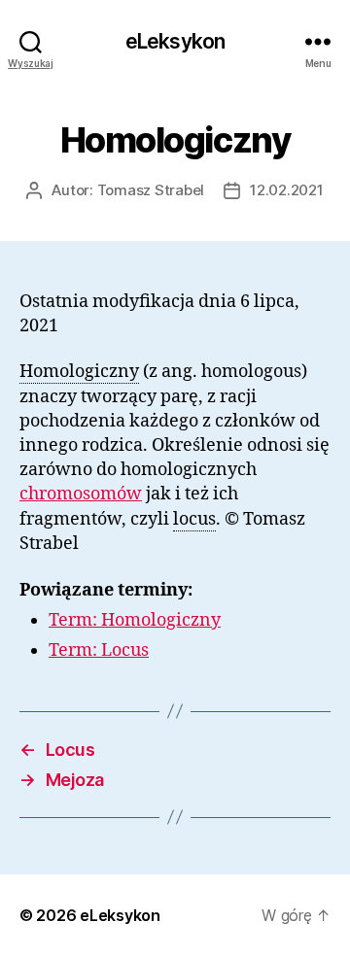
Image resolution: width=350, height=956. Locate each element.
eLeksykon (175, 41)
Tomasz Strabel (150, 190)
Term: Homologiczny (135, 620)
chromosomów (80, 494)
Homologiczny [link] (79, 371)
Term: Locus (99, 650)
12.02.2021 (286, 190)
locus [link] (194, 519)
